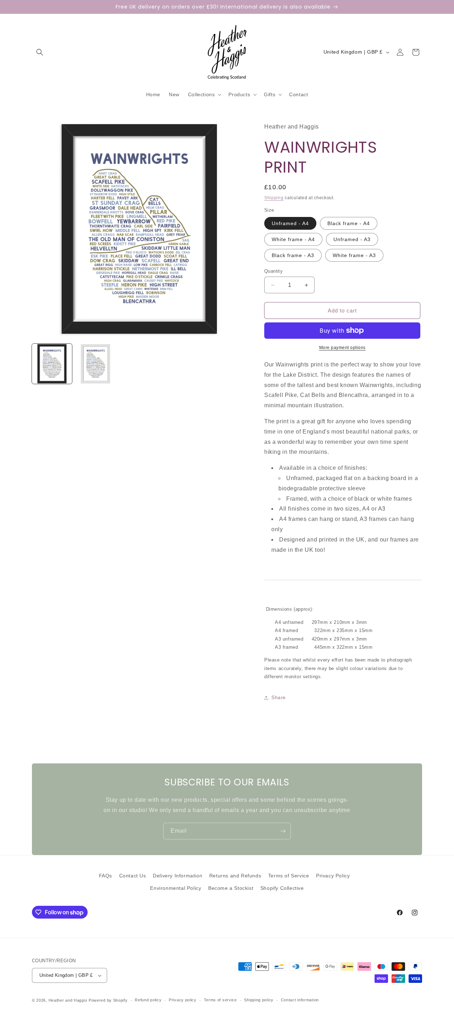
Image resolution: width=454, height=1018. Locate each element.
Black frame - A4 (348, 223)
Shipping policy (258, 1000)
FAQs (105, 875)
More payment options (342, 347)
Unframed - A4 (290, 223)
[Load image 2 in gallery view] (96, 364)
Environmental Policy (175, 888)
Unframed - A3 (352, 239)
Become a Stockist (230, 888)
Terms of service (220, 1000)
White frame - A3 (354, 255)
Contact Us (132, 875)
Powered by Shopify (108, 1000)
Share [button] (278, 697)
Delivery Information (177, 875)
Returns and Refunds (235, 875)
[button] (40, 52)
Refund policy (148, 1000)
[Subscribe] (282, 831)
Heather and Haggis (68, 1000)
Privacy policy (182, 1000)
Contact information (300, 1000)
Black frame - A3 (293, 255)
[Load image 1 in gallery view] (52, 364)
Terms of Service (288, 875)
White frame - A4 (293, 239)
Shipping (274, 197)
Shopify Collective (282, 888)
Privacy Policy (333, 875)
